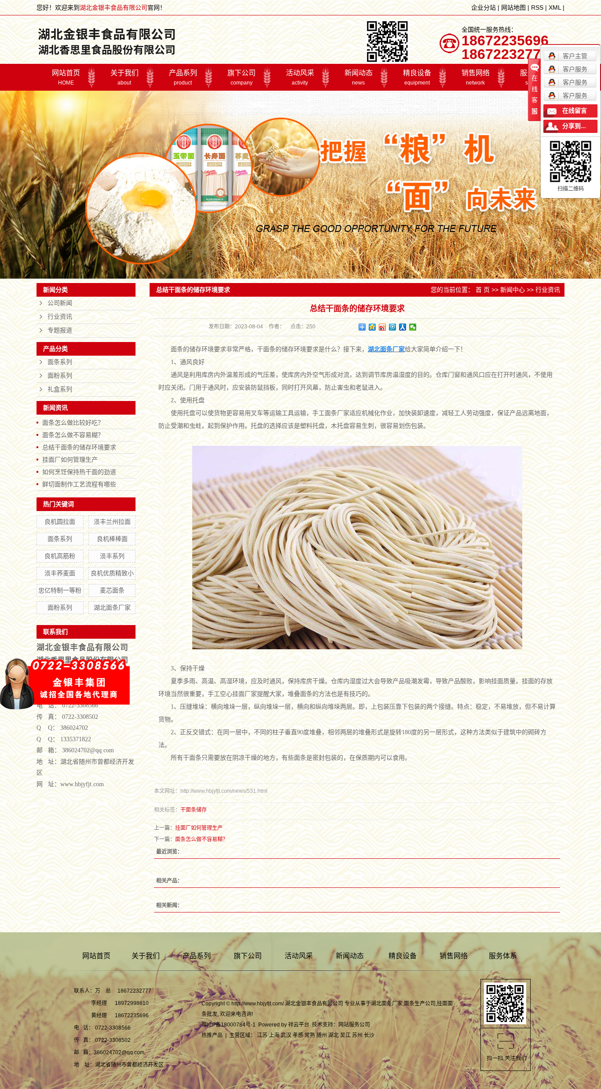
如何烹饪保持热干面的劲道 (79, 471)
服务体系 (503, 956)
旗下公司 (241, 77)
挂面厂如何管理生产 (70, 459)
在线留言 (574, 110)
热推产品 (212, 1035)
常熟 (309, 1035)
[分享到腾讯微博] (392, 327)
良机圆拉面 (59, 521)
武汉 (286, 1035)
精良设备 (417, 77)
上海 (274, 1035)
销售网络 (476, 77)
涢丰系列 (112, 555)
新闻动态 (358, 77)
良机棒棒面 (112, 538)
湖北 (333, 1035)
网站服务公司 (354, 1025)
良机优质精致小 (112, 573)
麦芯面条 (112, 590)
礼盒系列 (60, 389)
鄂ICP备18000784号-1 (229, 1025)
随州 (321, 1035)
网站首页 (66, 77)
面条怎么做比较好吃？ (73, 422)
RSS (537, 7)
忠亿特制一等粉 (59, 590)
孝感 (298, 1035)
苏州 (357, 1035)
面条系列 (60, 362)
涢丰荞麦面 (59, 573)
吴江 (345, 1035)
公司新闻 (60, 303)
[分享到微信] (413, 327)
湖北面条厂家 (112, 607)
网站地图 (513, 7)
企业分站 (483, 7)
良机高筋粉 (59, 555)
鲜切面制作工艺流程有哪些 (79, 484)
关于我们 (124, 77)
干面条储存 (193, 810)
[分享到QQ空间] (372, 327)
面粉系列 (60, 375)
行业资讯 (60, 316)
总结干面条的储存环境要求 (79, 447)
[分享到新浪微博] (382, 327)
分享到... (574, 126)
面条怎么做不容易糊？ (73, 434)
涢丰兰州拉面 (112, 521)
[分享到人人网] (403, 327)
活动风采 (300, 77)
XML (555, 7)
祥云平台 (298, 1025)
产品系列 (183, 77)
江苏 (262, 1035)
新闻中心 (512, 289)
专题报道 (60, 330)
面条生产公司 (420, 1004)
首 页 (483, 289)
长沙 (369, 1035)
